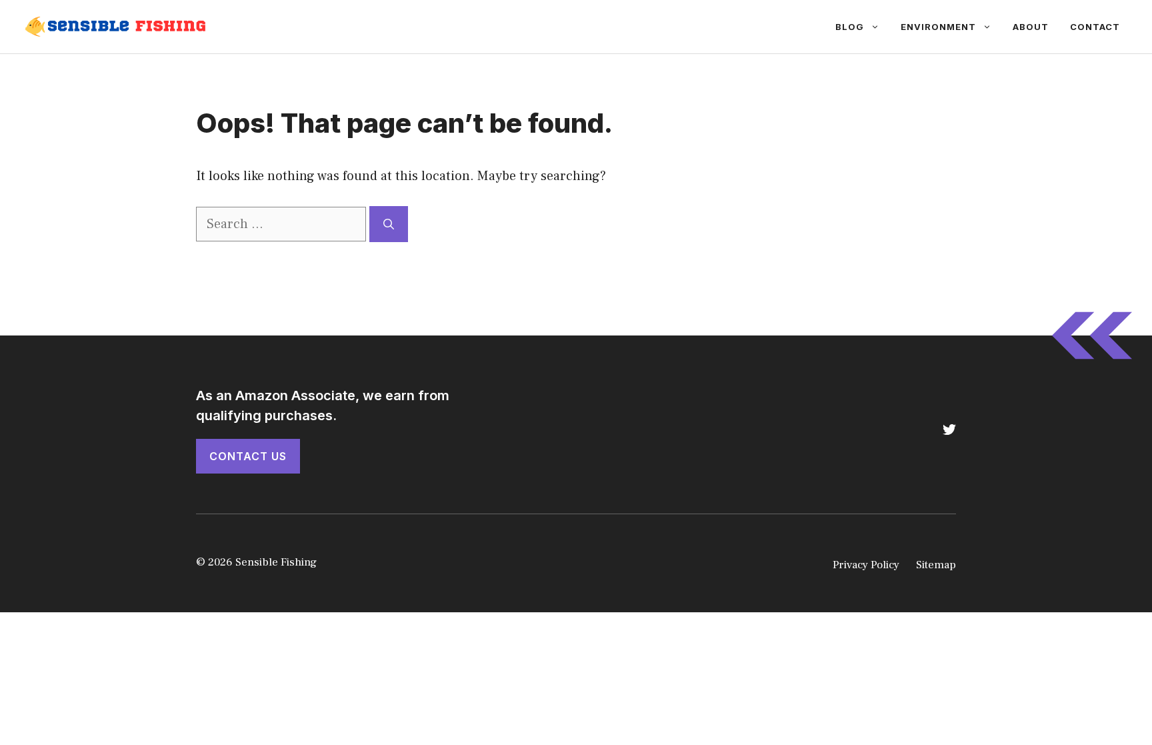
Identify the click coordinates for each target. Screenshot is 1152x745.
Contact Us (248, 456)
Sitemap (936, 565)
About (1031, 26)
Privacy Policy (866, 565)
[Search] (388, 224)
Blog (849, 26)
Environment (938, 26)
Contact (1095, 26)
